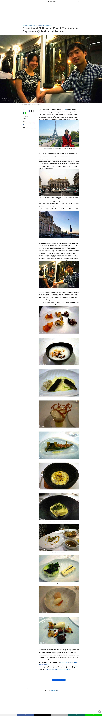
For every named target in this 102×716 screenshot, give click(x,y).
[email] (59, 715)
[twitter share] (31, 111)
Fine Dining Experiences (33, 25)
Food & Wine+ (40, 25)
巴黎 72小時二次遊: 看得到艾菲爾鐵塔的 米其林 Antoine (58, 669)
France (44, 25)
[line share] (25, 113)
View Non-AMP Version (54, 690)
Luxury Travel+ (49, 25)
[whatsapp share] (23, 113)
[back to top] (99, 711)
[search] (78, 1)
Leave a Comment (59, 679)
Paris (66, 109)
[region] (51, 12)
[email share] (33, 111)
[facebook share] (29, 111)
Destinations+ (25, 25)
